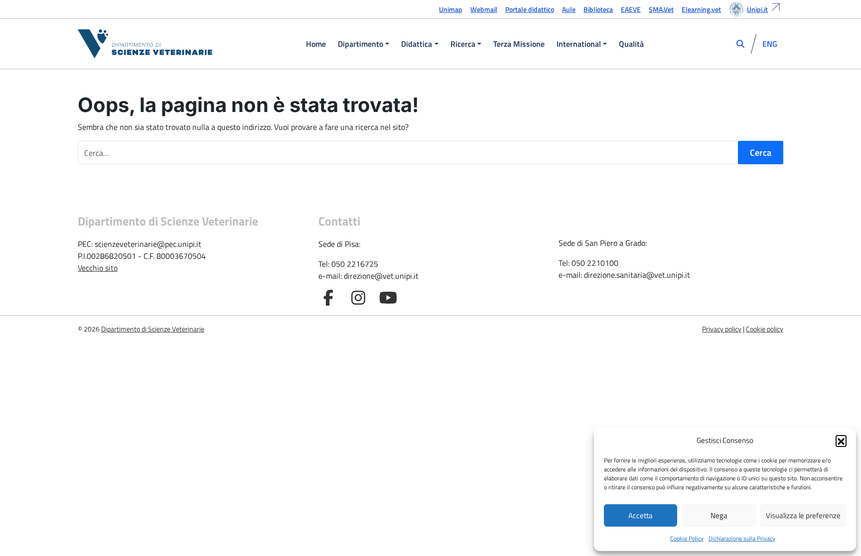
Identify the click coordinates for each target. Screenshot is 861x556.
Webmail (483, 9)
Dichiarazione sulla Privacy (742, 538)
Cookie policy (764, 329)
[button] (841, 440)
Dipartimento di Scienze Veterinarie (152, 329)
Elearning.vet (701, 9)
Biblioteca (598, 9)
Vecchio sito (98, 268)
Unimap (450, 9)
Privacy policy (721, 329)
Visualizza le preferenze (803, 515)
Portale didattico (529, 9)
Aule (568, 9)
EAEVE (631, 9)
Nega (719, 515)
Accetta (640, 515)
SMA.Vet (661, 9)
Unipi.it (757, 9)
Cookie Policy (687, 538)
